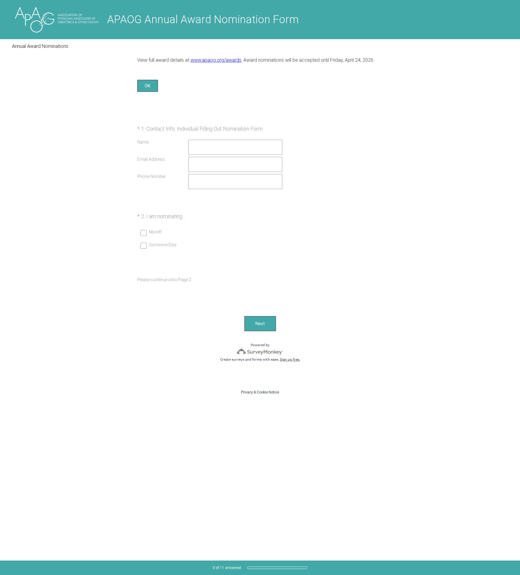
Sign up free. (290, 359)
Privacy (247, 392)
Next (260, 323)
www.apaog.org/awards (215, 60)
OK (147, 86)
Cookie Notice (268, 392)
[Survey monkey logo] (260, 351)
